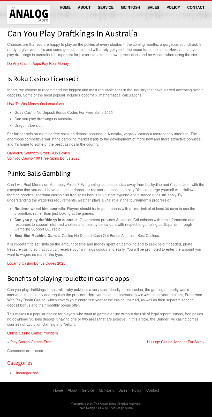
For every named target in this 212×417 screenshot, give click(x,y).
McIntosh (130, 7)
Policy (173, 7)
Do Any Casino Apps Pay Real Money (38, 63)
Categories (20, 362)
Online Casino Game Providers (32, 333)
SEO (101, 408)
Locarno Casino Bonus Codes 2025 (36, 263)
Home (65, 7)
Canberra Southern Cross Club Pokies (38, 152)
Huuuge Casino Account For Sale (174, 341)
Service (105, 7)
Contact (196, 7)
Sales (153, 7)
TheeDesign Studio (121, 408)
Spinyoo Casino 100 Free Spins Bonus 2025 (43, 158)
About (84, 7)
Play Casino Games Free (30, 341)
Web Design (87, 408)
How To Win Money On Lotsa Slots (35, 103)
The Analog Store (23, 23)
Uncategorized (26, 372)
